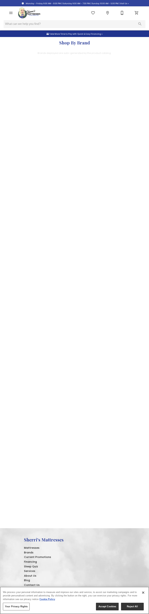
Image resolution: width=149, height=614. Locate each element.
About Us (30, 576)
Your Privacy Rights (16, 606)
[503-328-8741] (122, 13)
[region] (74, 600)
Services (29, 571)
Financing (30, 562)
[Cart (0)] (136, 13)
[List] (93, 13)
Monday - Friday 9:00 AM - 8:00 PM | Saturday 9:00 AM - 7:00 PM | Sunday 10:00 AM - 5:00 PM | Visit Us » (77, 3)
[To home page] (29, 12)
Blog (27, 580)
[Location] (107, 13)
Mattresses (31, 548)
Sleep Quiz (31, 566)
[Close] (143, 593)
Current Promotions (37, 557)
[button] (11, 13)
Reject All (132, 606)
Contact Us (32, 585)
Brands (28, 552)
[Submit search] (140, 24)
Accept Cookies (107, 606)
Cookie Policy (47, 599)
